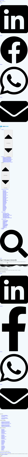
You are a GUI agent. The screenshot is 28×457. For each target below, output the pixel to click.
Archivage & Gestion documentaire (7, 157)
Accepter (1, 455)
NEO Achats (4, 190)
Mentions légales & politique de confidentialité (5, 452)
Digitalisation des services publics (7, 158)
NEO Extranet (4, 193)
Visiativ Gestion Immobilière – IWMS (7, 215)
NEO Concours (5, 198)
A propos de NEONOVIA (4, 415)
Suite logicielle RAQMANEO (4, 418)
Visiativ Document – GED (6, 216)
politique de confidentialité (4, 454)
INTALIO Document (5, 220)
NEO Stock (4, 205)
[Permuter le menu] (0, 128)
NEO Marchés (4, 201)
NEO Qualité (4, 204)
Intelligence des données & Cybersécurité (7, 159)
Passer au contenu (2, 0)
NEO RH (2, 449)
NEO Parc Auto (3, 447)
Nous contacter (3, 416)
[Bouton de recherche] (7, 263)
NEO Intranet (2, 445)
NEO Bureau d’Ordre (5, 192)
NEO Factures (4, 194)
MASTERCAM (5, 223)
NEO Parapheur (5, 202)
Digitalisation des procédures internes (7, 160)
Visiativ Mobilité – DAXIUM (6, 214)
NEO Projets (4, 203)
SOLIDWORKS (5, 222)
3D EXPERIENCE (5, 221)
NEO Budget (4, 191)
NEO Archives (4, 196)
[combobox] (3, 263)
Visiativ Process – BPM (5, 213)
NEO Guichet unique (5, 200)
